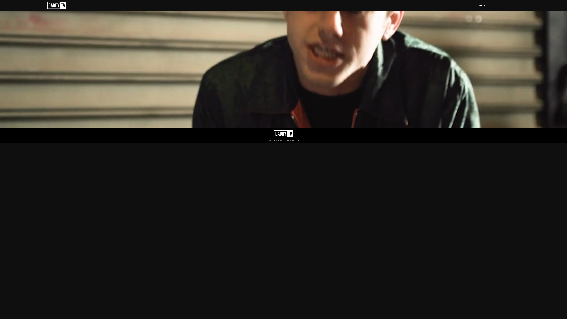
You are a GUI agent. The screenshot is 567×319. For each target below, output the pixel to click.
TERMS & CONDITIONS (292, 141)
